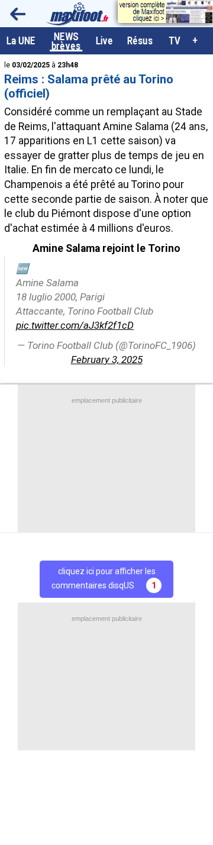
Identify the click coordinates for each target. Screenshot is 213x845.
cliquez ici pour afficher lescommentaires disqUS (103, 578)
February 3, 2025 (107, 359)
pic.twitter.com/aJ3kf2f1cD (75, 325)
